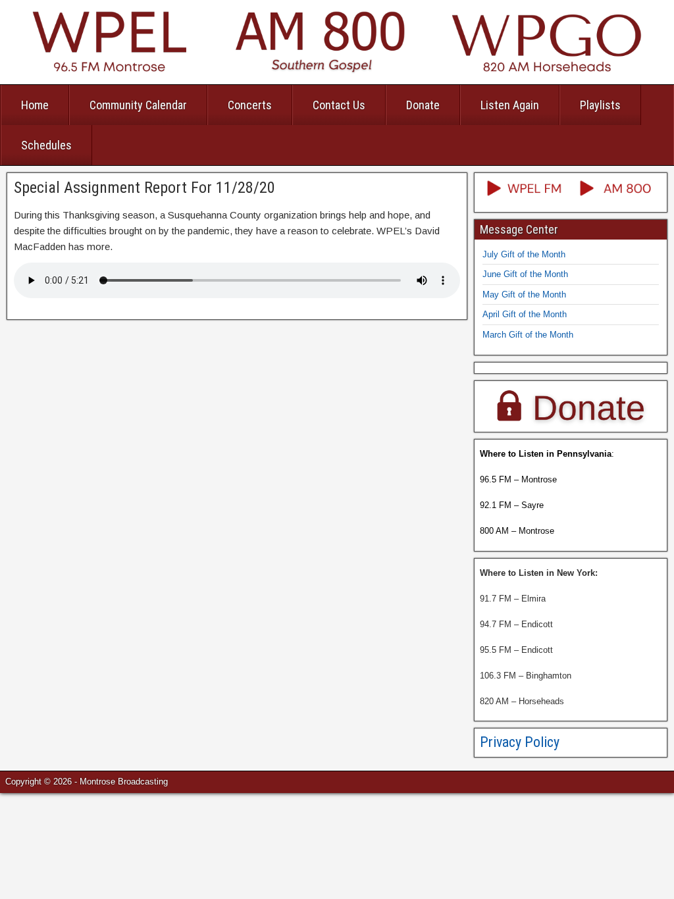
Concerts (250, 105)
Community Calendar (138, 105)
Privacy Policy (519, 742)
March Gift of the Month (527, 335)
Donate (423, 105)
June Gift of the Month (525, 274)
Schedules (46, 145)
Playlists (600, 105)
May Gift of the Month (524, 294)
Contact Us (339, 105)
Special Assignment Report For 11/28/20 (144, 187)
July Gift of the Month (523, 254)
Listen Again (509, 105)
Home (35, 105)
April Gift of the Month (524, 314)
